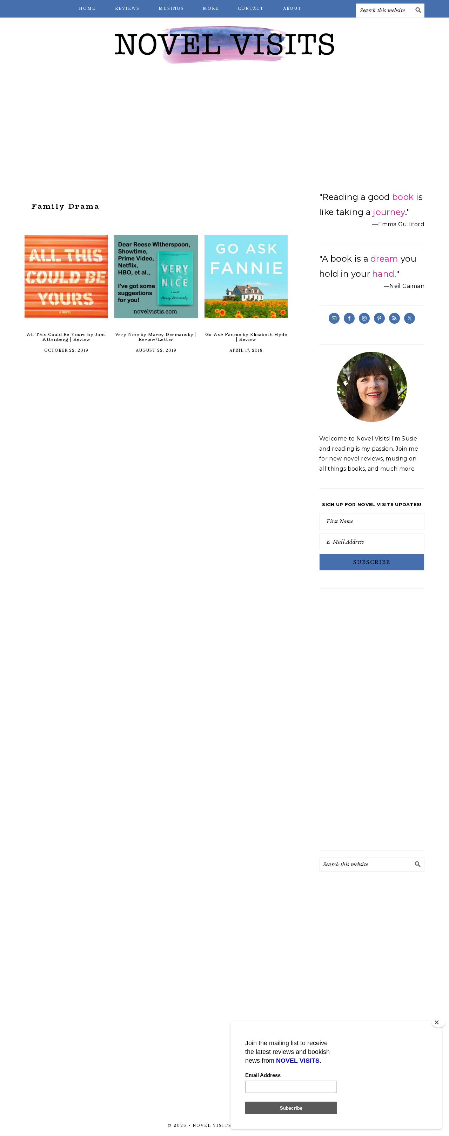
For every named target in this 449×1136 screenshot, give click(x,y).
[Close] (438, 1022)
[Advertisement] (224, 126)
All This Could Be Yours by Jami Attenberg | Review (66, 337)
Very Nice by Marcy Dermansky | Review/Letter (156, 337)
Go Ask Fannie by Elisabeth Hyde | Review (246, 337)
